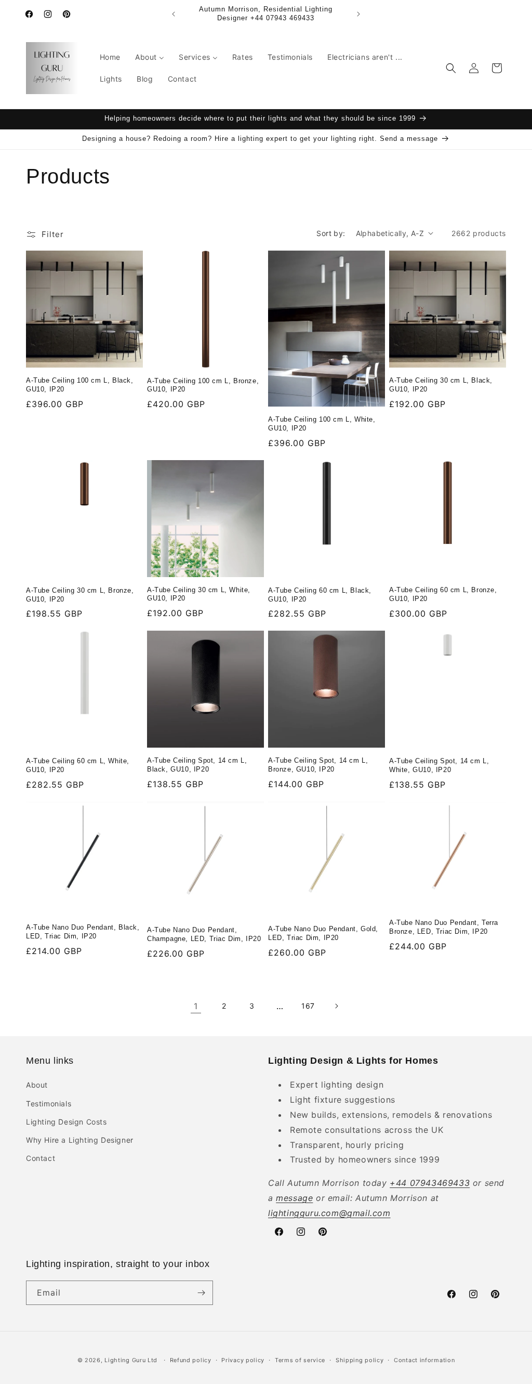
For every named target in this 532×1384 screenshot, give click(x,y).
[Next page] (336, 1006)
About (37, 1084)
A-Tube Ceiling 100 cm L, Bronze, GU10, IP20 (203, 385)
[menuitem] (110, 57)
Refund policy (190, 1360)
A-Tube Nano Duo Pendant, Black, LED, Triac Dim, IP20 (83, 931)
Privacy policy (242, 1360)
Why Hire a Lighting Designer (80, 1139)
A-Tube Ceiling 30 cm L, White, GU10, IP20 (198, 594)
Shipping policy (360, 1360)
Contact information (424, 1360)
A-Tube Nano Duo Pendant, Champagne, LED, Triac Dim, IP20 (204, 934)
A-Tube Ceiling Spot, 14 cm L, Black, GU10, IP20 (197, 764)
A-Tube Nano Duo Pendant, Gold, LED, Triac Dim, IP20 (323, 933)
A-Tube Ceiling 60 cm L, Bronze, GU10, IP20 (443, 594)
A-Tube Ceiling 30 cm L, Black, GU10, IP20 (441, 384)
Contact (40, 1158)
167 (308, 1005)
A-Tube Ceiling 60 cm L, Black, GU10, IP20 (319, 594)
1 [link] (196, 1006)
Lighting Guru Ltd (130, 1360)
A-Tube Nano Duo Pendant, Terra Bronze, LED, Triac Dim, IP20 (443, 927)
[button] (451, 68)
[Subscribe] (201, 1293)
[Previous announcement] (173, 14)
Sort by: (330, 233)
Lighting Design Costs (66, 1121)
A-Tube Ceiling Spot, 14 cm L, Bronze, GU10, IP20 (318, 764)
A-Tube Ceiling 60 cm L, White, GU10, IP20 (77, 765)
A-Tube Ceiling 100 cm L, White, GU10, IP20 (322, 423)
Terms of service (300, 1360)
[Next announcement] (358, 14)
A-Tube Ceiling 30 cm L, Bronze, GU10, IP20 (80, 594)
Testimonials (48, 1103)
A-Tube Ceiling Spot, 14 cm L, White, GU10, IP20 (439, 765)
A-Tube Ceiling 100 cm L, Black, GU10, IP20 (80, 384)
